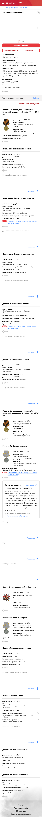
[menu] (3, 2)
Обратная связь (21, 811)
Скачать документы (11, 50)
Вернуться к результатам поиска (16, 8)
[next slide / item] (38, 27)
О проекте (21, 805)
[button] (19, 41)
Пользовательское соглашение (21, 814)
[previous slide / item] (4, 27)
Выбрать (36, 98)
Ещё (6, 91)
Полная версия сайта (21, 808)
